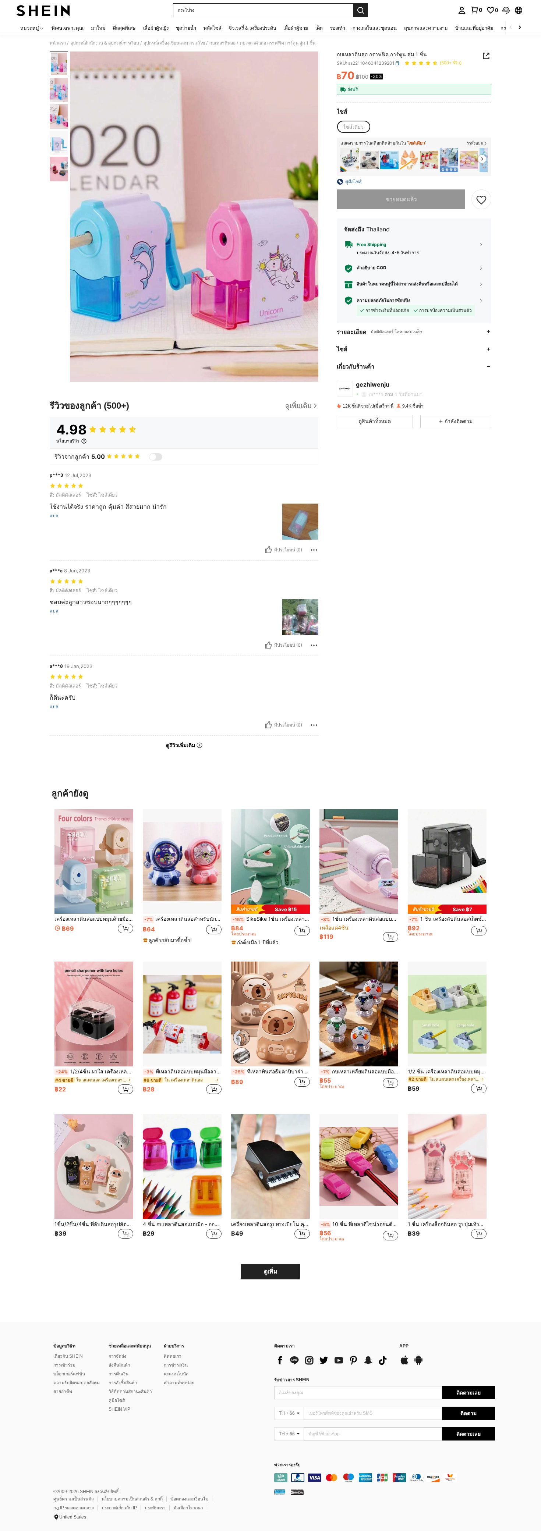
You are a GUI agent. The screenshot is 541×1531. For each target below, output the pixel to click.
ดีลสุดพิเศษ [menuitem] (124, 28)
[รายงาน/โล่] (314, 550)
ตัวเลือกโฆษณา (188, 1507)
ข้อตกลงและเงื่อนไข (189, 1499)
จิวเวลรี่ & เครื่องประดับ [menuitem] (252, 28)
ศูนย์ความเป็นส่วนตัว (73, 1499)
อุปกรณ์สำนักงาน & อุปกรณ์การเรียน (104, 43)
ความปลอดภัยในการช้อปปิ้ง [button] (383, 300)
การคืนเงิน (118, 1374)
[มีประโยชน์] (268, 550)
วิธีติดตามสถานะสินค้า (130, 1391)
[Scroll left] (510, 28)
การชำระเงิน (176, 1365)
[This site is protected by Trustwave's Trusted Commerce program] (279, 1492)
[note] (168, 940)
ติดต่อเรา (172, 1356)
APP (404, 1346)
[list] (333, 1360)
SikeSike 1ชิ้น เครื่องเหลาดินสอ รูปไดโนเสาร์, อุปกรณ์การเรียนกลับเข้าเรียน (271, 919)
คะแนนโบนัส (176, 1374)
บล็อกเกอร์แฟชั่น (69, 1374)
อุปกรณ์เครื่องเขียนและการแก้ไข (174, 43)
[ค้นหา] (360, 10)
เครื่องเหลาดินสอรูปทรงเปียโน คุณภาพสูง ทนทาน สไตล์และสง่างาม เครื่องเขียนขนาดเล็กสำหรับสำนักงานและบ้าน (270, 1224)
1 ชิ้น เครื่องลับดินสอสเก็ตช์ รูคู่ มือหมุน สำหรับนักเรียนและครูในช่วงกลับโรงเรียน (448, 919)
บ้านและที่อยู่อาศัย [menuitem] (474, 28)
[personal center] (461, 10)
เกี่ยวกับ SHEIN (68, 1356)
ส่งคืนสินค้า (119, 1365)
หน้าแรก (58, 43)
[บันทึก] (481, 199)
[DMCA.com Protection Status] (297, 1492)
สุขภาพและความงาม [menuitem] (426, 28)
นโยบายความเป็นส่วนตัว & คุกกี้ (132, 1499)
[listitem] (349, 160)
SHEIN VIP (119, 1409)
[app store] (404, 1363)
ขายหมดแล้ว (401, 199)
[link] (476, 10)
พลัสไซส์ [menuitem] (213, 28)
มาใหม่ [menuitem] (98, 28)
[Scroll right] (519, 28)
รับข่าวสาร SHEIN (292, 1379)
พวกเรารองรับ (287, 1465)
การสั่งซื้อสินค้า (123, 1382)
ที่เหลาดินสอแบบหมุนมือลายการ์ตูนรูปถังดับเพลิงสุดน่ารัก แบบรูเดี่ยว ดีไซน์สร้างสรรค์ (183, 1071)
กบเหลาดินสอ (222, 43)
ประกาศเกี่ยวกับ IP (119, 1507)
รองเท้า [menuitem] (337, 28)
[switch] (155, 457)
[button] (506, 10)
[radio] (353, 127)
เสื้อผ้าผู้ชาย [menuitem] (295, 28)
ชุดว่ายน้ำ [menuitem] (186, 28)
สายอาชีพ (62, 1391)
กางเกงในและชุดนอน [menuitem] (375, 28)
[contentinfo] (384, 1477)
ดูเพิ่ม (270, 1271)
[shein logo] (43, 10)
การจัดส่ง (117, 1356)
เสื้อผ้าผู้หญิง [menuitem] (156, 28)
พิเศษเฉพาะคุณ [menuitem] (68, 28)
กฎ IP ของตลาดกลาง (73, 1507)
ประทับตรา (155, 1507)
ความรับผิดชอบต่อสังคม (76, 1382)
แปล (54, 515)
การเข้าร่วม (64, 1365)
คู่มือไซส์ (117, 1400)
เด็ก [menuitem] (319, 28)
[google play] (418, 1363)
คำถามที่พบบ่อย (179, 1382)
